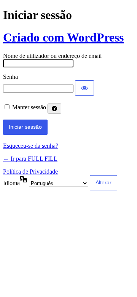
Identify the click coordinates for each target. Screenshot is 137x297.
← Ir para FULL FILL (30, 158)
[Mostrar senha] (84, 88)
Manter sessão (29, 107)
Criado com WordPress (63, 37)
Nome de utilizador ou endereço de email (52, 56)
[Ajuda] (54, 108)
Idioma (11, 183)
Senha (10, 76)
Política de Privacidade (30, 171)
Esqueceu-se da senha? (30, 145)
